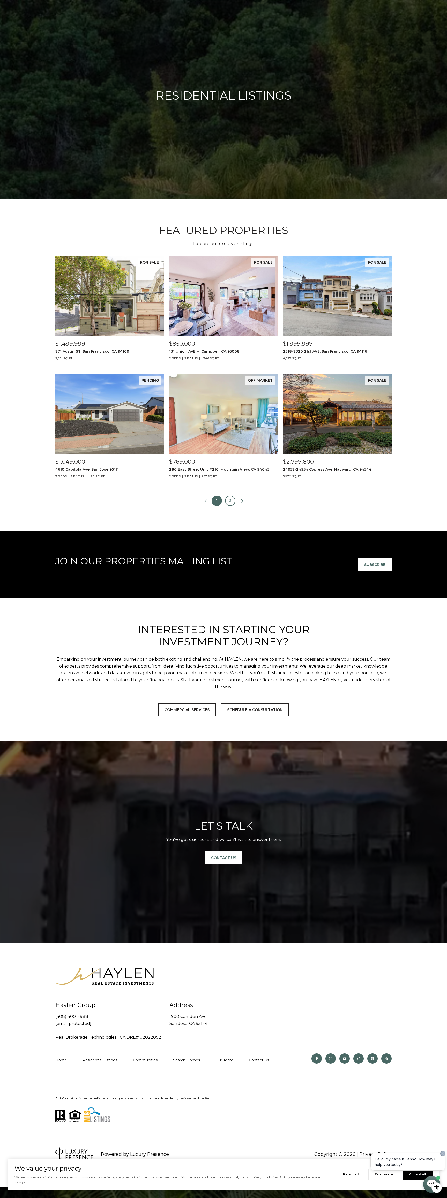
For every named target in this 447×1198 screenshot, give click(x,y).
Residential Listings (100, 1060)
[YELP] (386, 1058)
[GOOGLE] (372, 1058)
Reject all (351, 1174)
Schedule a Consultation (255, 709)
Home (61, 1060)
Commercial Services (187, 709)
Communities (145, 1060)
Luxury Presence (149, 1154)
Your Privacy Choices (223, 1192)
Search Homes (186, 1060)
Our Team (224, 1060)
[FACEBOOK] (316, 1058)
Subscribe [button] (374, 564)
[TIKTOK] (358, 1058)
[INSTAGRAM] (330, 1058)
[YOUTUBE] (344, 1058)
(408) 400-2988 (71, 1016)
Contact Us (223, 857)
